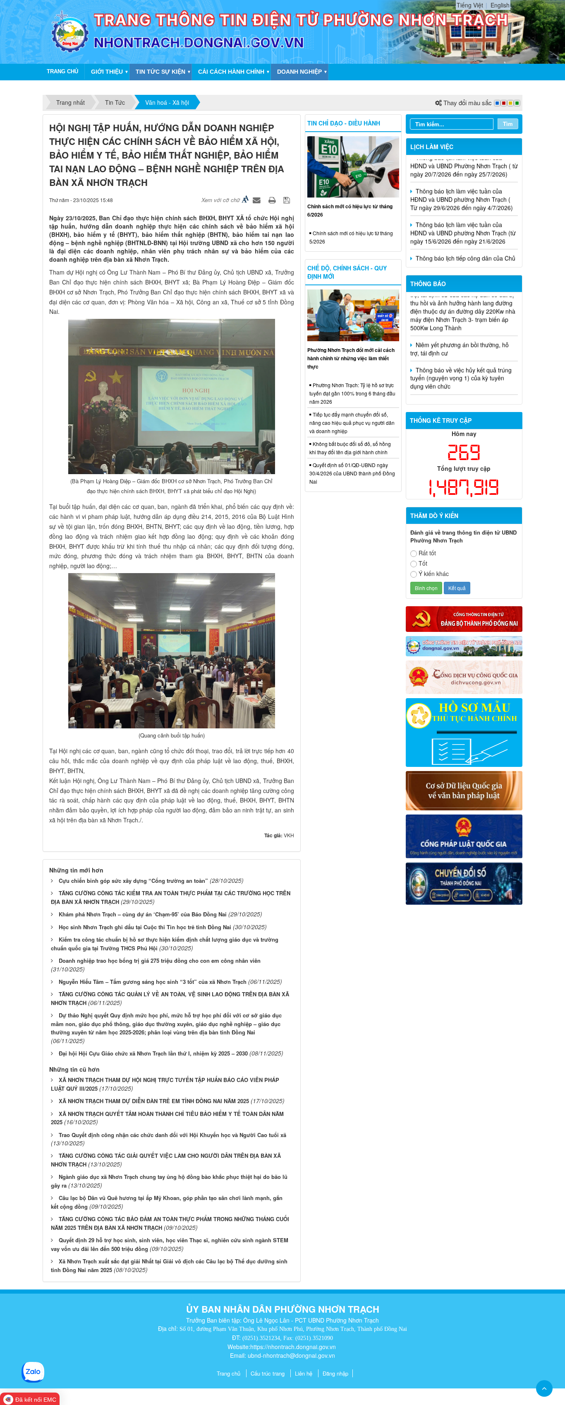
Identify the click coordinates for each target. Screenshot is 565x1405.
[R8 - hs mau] (464, 732)
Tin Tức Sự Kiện (160, 71)
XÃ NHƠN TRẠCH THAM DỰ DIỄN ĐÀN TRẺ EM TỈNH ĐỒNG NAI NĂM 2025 (154, 1101)
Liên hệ (303, 1373)
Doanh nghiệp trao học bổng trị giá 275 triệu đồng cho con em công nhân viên (160, 960)
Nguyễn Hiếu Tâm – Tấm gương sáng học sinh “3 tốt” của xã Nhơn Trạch (153, 982)
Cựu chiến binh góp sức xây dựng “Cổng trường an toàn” (133, 880)
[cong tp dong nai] (464, 645)
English (500, 5)
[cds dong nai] (464, 883)
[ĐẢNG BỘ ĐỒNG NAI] (464, 618)
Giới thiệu (107, 71)
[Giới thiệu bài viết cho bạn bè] (258, 199)
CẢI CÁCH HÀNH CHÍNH (231, 71)
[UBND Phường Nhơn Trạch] (70, 31)
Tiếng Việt (470, 5)
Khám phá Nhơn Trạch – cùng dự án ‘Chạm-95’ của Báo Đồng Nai (143, 914)
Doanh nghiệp (299, 71)
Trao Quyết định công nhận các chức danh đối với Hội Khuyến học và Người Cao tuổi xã (172, 1135)
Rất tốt (427, 553)
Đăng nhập (335, 1373)
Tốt (423, 563)
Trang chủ (228, 1373)
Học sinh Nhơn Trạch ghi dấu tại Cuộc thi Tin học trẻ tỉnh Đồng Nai (145, 927)
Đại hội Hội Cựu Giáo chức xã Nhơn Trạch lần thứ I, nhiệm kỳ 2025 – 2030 (153, 1053)
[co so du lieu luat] (464, 790)
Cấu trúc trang (268, 1373)
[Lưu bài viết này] (287, 199)
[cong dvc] (464, 676)
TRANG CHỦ (62, 71)
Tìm (508, 124)
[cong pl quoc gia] (464, 835)
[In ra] (273, 199)
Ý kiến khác (434, 573)
